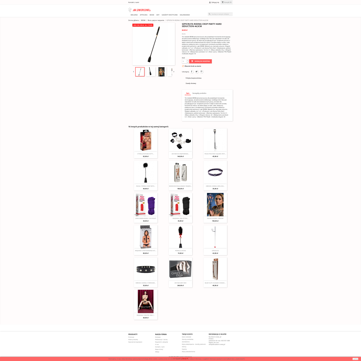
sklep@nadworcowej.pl (217, 344)
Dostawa (157, 337)
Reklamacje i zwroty (161, 339)
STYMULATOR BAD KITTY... (145, 154)
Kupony (184, 349)
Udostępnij (191, 71)
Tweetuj (196, 71)
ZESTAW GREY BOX (180, 283)
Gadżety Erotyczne (170, 15)
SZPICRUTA (215, 250)
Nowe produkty (133, 339)
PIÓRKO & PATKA (180, 250)
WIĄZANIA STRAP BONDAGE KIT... (145, 250)
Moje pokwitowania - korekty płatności (194, 344)
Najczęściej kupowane (135, 342)
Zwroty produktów (187, 339)
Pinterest (201, 71)
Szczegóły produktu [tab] (199, 93)
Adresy (184, 347)
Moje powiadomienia (188, 351)
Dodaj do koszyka (200, 61)
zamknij (355, 359)
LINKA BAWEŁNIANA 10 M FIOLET (145, 218)
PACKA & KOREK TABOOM (215, 218)
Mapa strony (159, 349)
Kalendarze (185, 15)
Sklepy (157, 352)
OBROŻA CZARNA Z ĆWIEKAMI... (146, 283)
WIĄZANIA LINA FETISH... (180, 218)
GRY (157, 15)
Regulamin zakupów (161, 342)
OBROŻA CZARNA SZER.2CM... (215, 186)
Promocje (131, 337)
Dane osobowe (186, 337)
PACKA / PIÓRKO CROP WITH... (145, 186)
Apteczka (143, 15)
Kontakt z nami (133, 2)
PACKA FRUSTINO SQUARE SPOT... (215, 154)
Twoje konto (187, 334)
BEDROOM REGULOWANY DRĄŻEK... (180, 186)
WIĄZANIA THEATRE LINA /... (146, 315)
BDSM (152, 15)
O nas (157, 344)
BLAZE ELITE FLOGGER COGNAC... (215, 283)
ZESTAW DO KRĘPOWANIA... (180, 154)
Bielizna (134, 15)
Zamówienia (186, 342)
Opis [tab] (187, 93)
